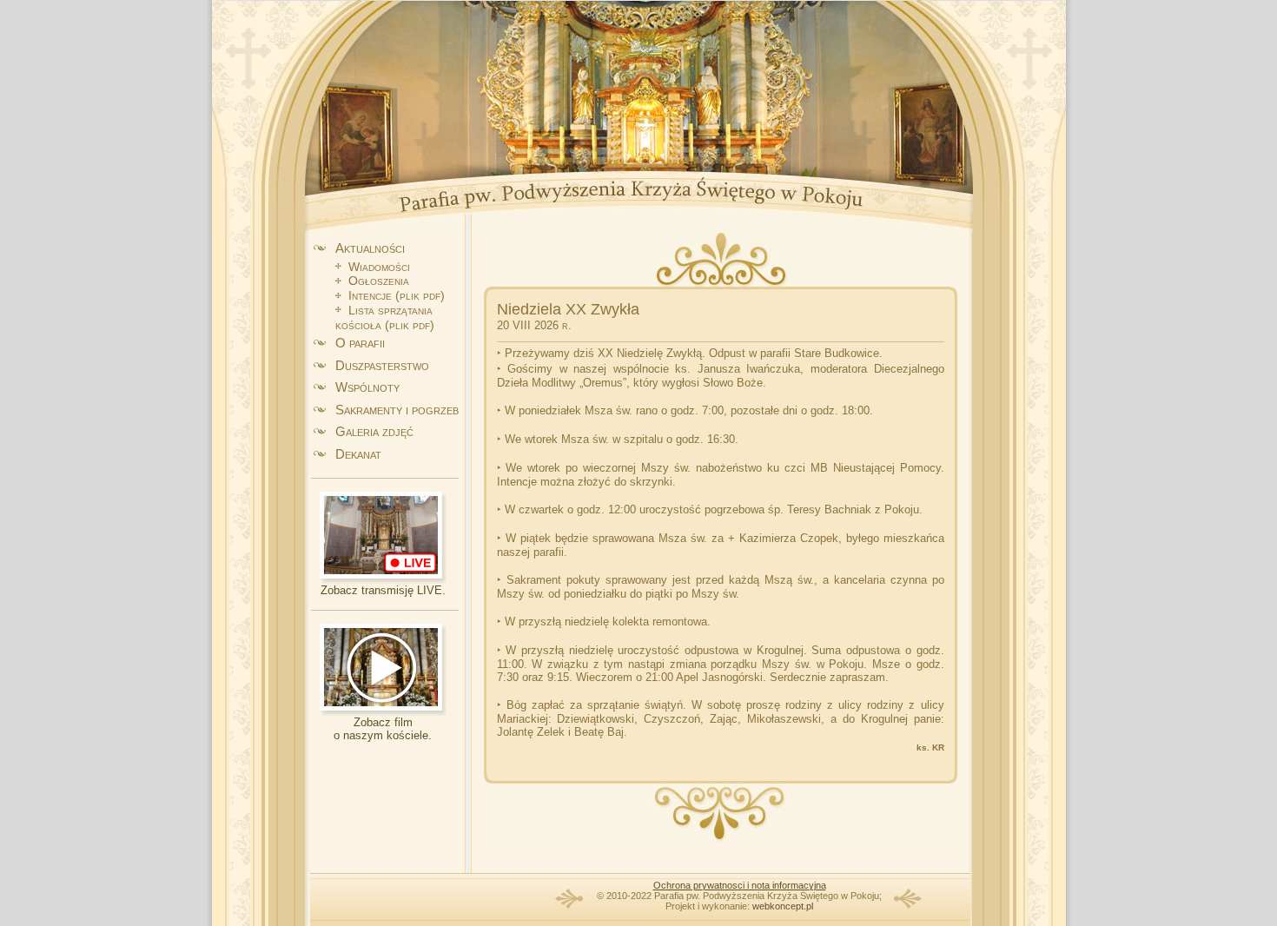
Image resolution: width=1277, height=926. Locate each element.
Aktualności (370, 248)
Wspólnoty (367, 387)
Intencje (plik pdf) (396, 295)
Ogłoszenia (378, 281)
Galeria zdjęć (374, 431)
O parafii (360, 342)
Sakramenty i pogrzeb (397, 409)
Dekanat (358, 453)
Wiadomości (379, 267)
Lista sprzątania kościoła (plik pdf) (384, 317)
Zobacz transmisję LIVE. (383, 590)
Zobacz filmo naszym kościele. (383, 729)
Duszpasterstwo (382, 365)
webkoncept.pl (782, 906)
